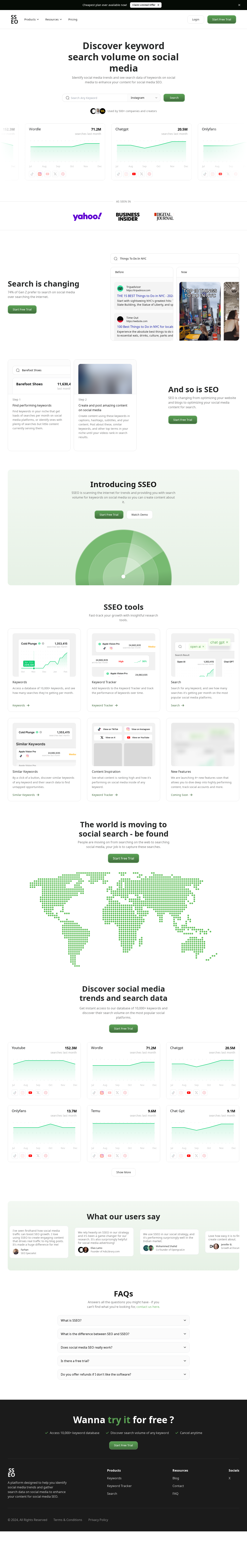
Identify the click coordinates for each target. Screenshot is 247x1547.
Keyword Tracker (102, 705)
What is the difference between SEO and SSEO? (95, 1334)
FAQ (175, 1493)
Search (174, 98)
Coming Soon (179, 795)
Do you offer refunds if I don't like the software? (96, 1374)
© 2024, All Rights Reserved (27, 1520)
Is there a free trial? (75, 1361)
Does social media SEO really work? (86, 1347)
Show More (123, 1172)
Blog (176, 1478)
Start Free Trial (221, 19)
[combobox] (144, 98)
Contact (178, 1486)
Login (195, 19)
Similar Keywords (24, 795)
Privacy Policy (98, 1520)
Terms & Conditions (67, 1520)
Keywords (19, 705)
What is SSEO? (71, 1320)
